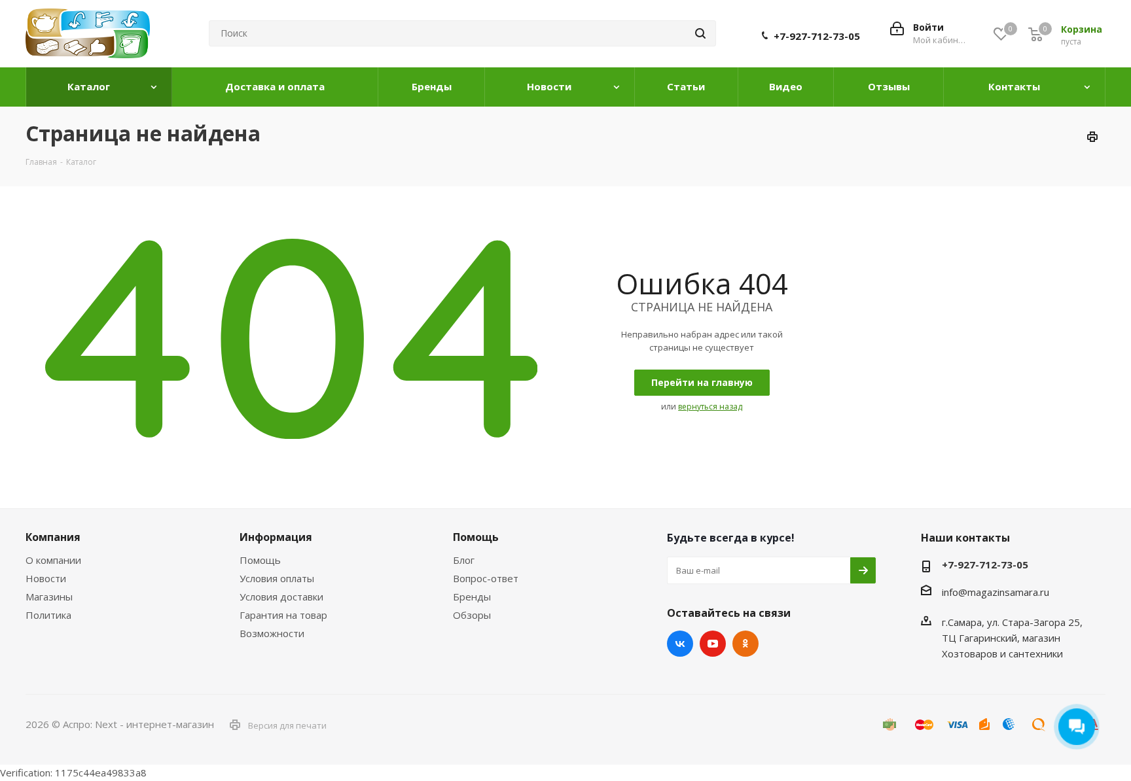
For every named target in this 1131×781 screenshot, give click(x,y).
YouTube (713, 644)
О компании (53, 559)
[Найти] (700, 33)
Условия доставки (281, 596)
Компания (53, 537)
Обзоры (472, 614)
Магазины (49, 596)
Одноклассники (745, 644)
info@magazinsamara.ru (995, 592)
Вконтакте (680, 644)
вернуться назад (710, 406)
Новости (46, 578)
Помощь (260, 559)
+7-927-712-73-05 (817, 36)
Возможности (272, 633)
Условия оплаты (277, 578)
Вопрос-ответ (485, 578)
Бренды (472, 596)
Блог (464, 559)
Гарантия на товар (283, 614)
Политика (48, 614)
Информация (276, 537)
